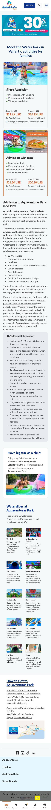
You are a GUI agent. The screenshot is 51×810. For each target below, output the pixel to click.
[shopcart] (39, 5)
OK (37, 797)
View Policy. (28, 797)
